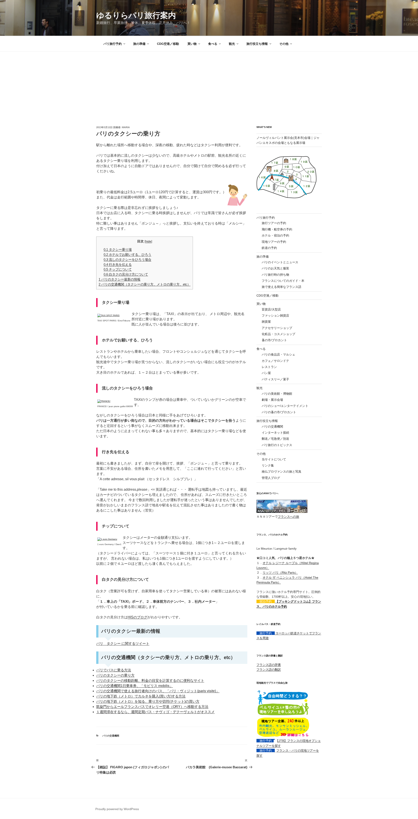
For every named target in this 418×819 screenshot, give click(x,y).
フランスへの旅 (288, 516)
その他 (283, 43)
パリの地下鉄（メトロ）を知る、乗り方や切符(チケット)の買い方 (147, 701)
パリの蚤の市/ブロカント (279, 412)
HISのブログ (137, 617)
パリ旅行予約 (112, 43)
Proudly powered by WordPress (117, 809)
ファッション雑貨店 (275, 315)
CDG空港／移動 (168, 43)
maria (126, 127)
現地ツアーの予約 (274, 241)
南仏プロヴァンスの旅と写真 (281, 471)
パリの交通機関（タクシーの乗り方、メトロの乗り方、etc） (144, 284)
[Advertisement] (209, 84)
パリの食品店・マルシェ (278, 354)
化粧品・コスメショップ (278, 334)
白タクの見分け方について (126, 274)
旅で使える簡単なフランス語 (281, 287)
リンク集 (268, 465)
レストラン (269, 367)
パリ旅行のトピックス (277, 445)
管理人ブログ (271, 478)
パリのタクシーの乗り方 (115, 675)
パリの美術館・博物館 (277, 393)
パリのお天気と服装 (275, 268)
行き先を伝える (118, 264)
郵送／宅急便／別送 (275, 438)
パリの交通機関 (110, 735)
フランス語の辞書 (268, 664)
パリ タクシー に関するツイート (122, 643)
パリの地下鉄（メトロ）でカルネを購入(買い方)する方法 (140, 696)
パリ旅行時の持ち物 (275, 274)
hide (148, 241)
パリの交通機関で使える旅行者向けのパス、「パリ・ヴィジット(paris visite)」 (157, 691)
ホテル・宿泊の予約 (275, 235)
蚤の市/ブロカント (274, 340)
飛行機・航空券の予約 (277, 229)
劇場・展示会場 (272, 399)
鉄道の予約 (269, 248)
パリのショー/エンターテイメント (285, 406)
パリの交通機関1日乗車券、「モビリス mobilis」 (134, 686)
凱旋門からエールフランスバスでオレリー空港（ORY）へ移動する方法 (152, 706)
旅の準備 (139, 43)
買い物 (192, 43)
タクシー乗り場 (118, 249)
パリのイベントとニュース (280, 262)
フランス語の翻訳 (268, 669)
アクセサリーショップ (277, 328)
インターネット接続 (275, 432)
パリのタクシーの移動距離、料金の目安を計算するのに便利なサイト (150, 680)
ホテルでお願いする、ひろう (127, 254)
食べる (212, 43)
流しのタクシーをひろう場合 (127, 259)
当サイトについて (274, 459)
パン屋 (266, 373)
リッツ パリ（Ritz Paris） (280, 572)
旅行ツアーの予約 (274, 223)
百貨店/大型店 (271, 309)
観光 (232, 43)
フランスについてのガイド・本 (283, 280)
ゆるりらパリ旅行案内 (136, 15)
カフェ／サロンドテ (275, 361)
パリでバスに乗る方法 (113, 670)
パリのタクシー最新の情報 (119, 279)
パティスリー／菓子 (275, 379)
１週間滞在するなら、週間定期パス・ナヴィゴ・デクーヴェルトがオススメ (155, 712)
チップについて (118, 269)
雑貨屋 (266, 321)
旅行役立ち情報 (257, 43)
